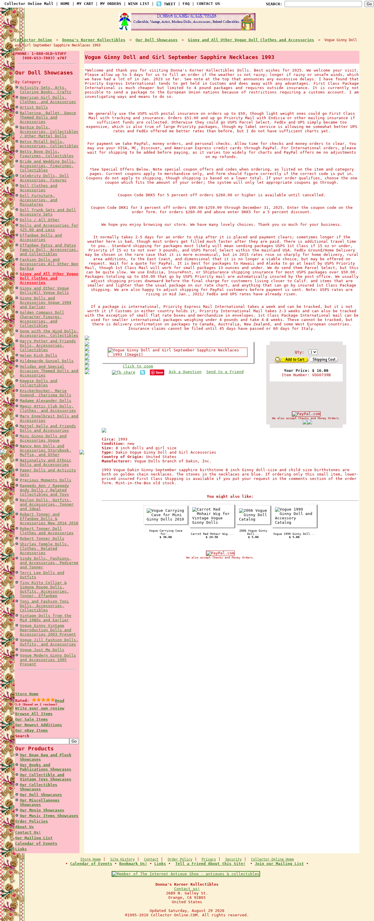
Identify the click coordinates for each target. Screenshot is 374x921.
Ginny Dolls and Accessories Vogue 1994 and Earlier (45, 302)
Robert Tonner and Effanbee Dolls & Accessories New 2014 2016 (49, 518)
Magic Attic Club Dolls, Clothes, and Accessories (48, 408)
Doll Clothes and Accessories (38, 187)
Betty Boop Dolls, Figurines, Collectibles (47, 153)
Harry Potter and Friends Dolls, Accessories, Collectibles (48, 345)
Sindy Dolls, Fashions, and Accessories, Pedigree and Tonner (49, 562)
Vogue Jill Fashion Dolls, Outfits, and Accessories (49, 642)
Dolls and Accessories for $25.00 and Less (49, 227)
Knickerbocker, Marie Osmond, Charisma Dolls (45, 392)
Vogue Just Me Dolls (42, 650)
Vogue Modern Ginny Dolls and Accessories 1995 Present (48, 659)
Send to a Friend (225, 372)
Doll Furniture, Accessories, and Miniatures (38, 200)
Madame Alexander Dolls (45, 400)
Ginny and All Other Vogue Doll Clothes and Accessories (49, 278)
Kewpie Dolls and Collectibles (38, 383)
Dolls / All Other (40, 220)
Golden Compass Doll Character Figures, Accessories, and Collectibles (42, 319)
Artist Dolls (34, 107)
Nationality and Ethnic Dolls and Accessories (45, 462)
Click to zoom (138, 366)
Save (159, 372)
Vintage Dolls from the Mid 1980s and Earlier (45, 617)
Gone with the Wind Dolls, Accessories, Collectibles (49, 333)
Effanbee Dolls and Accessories (41, 237)
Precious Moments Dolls (45, 480)
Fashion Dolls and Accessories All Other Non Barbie (49, 263)
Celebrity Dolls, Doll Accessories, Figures (44, 178)
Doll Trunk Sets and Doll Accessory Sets (48, 212)
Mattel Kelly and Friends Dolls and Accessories (48, 428)
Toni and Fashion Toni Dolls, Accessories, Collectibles (44, 605)
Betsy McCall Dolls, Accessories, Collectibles (49, 143)
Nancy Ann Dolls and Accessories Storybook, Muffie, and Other (45, 450)
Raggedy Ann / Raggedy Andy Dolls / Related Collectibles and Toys (44, 490)
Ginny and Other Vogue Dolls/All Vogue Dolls (44, 290)
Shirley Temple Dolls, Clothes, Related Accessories (44, 548)
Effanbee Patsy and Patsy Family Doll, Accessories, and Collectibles (49, 249)
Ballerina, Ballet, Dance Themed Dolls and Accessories (48, 117)
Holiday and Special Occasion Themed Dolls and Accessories (49, 370)
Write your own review (39, 708)
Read (59, 700)
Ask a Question (185, 372)
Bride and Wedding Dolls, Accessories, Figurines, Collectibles (48, 165)
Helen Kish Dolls (38, 355)
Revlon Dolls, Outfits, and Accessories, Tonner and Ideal (47, 504)
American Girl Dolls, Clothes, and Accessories (48, 99)
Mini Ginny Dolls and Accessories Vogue (43, 438)
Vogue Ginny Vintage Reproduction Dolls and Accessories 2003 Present (48, 629)
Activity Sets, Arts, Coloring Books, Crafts (45, 89)
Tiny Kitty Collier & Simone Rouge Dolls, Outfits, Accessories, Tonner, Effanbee (44, 589)
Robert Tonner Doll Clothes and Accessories (47, 530)
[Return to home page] (187, 28)
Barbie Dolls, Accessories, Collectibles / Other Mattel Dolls (49, 131)
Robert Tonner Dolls (42, 538)
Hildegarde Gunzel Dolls (47, 361)
